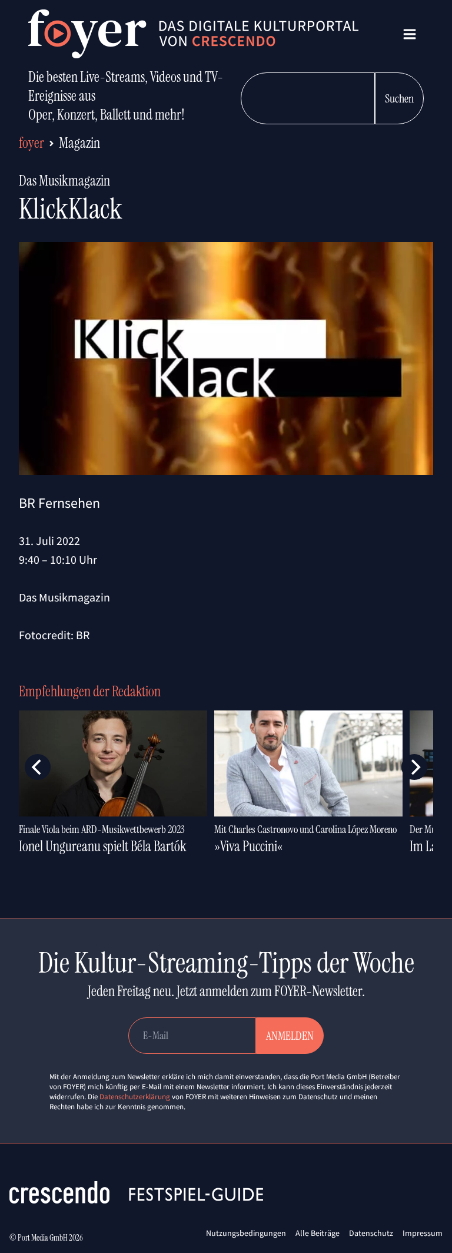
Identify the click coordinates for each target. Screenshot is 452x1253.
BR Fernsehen (59, 503)
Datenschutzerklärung (134, 1097)
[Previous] (38, 767)
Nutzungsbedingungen (246, 1233)
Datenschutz (371, 1233)
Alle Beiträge (317, 1233)
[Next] (414, 767)
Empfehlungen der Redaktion (90, 691)
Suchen (399, 98)
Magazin (79, 143)
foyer (31, 143)
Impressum (423, 1233)
